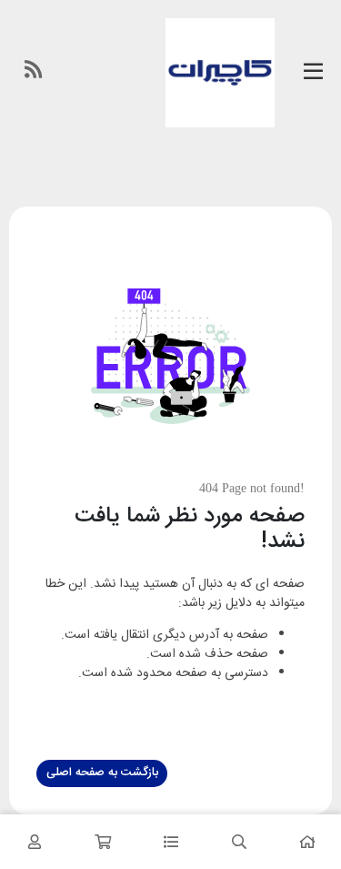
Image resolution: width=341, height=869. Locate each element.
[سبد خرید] (102, 841)
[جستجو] (239, 841)
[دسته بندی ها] (170, 841)
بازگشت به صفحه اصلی (102, 773)
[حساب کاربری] (34, 841)
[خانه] (307, 841)
